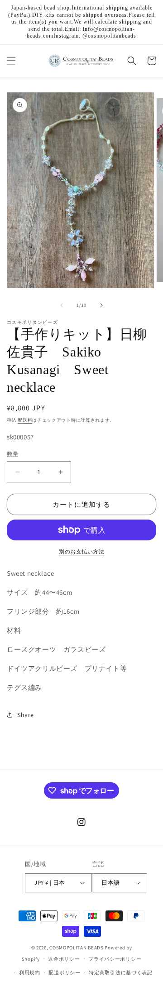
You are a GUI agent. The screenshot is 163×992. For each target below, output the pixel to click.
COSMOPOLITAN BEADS (76, 947)
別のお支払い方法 (81, 551)
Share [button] (25, 715)
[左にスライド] (62, 305)
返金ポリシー (64, 959)
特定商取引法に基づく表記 (120, 972)
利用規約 (29, 972)
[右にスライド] (101, 305)
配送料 (25, 420)
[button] (11, 61)
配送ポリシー (64, 972)
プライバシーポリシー (114, 959)
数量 (13, 454)
